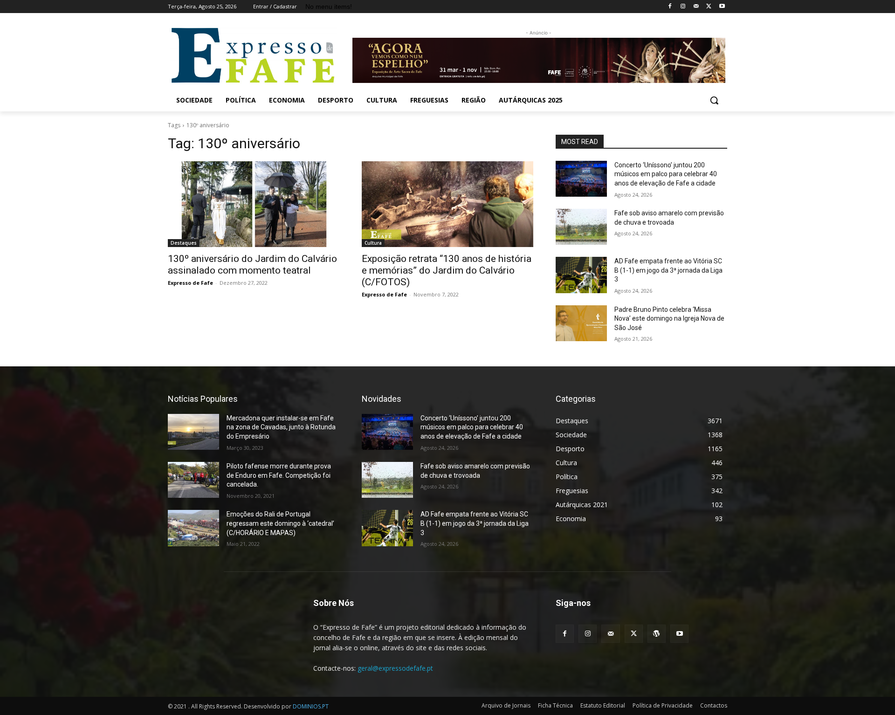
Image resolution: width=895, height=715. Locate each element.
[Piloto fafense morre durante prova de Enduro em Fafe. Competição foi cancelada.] (193, 480)
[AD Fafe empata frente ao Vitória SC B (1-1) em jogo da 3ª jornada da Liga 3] (581, 275)
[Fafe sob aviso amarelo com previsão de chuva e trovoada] (581, 227)
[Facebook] (670, 6)
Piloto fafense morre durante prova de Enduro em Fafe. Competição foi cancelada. (279, 475)
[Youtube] (721, 6)
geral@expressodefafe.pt (395, 668)
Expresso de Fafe (190, 282)
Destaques (184, 243)
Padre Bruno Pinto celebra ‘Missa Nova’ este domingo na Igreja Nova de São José (669, 318)
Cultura (373, 243)
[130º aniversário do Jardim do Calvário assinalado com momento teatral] (253, 204)
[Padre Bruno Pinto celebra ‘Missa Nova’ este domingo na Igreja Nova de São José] (581, 323)
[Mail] (696, 6)
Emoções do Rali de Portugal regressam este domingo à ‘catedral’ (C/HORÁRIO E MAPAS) (280, 523)
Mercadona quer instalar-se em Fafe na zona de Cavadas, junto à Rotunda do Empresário (281, 427)
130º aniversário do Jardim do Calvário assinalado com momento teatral (252, 264)
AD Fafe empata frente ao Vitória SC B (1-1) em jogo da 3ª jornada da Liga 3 (668, 270)
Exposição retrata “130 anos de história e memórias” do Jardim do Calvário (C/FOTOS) (446, 270)
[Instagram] (683, 6)
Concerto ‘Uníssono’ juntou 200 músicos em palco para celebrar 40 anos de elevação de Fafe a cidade (665, 174)
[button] (714, 100)
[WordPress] (656, 634)
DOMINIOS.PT (311, 706)
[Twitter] (708, 6)
